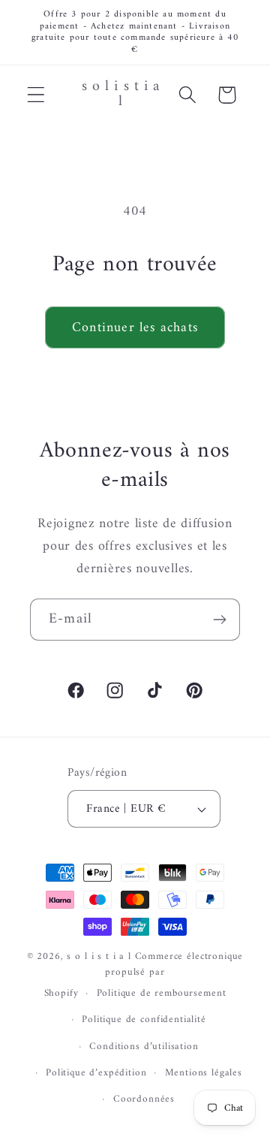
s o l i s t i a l (98, 956)
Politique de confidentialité (144, 1019)
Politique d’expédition (96, 1072)
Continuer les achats (135, 327)
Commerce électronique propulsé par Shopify (144, 975)
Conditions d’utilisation (143, 1046)
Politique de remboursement (161, 993)
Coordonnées (144, 1099)
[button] (36, 95)
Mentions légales (203, 1072)
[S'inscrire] (219, 620)
